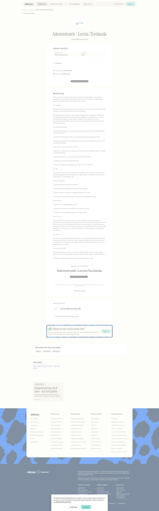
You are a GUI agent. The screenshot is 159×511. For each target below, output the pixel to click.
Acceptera (86, 507)
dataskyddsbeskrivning (63, 502)
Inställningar (74, 507)
